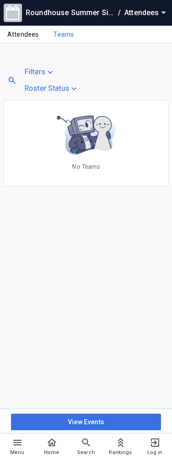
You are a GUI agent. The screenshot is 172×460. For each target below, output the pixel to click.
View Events (86, 422)
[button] (52, 72)
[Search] (12, 80)
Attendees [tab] (23, 34)
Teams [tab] (63, 34)
